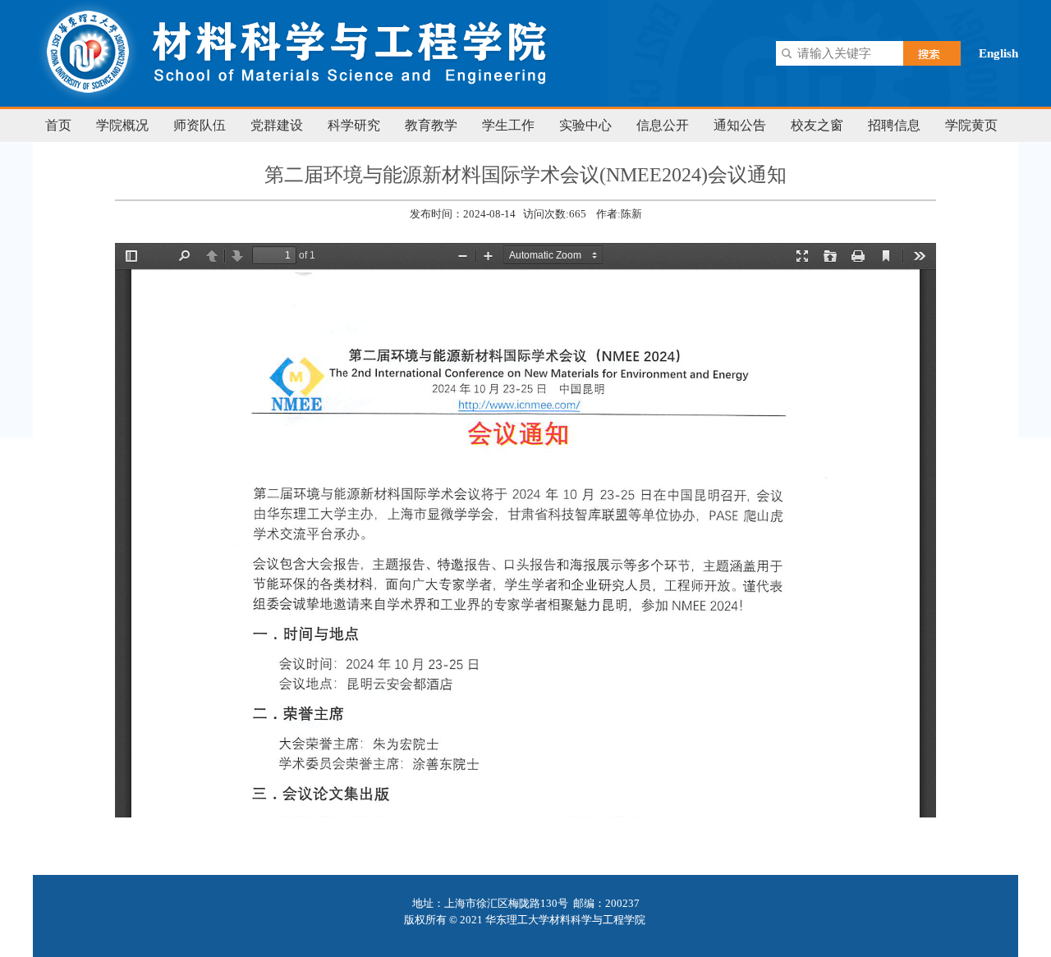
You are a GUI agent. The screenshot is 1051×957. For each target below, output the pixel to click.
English (998, 53)
